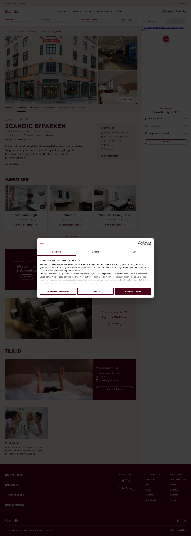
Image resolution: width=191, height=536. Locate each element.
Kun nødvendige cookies (58, 291)
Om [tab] (134, 252)
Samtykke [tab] (56, 252)
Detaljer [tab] (95, 252)
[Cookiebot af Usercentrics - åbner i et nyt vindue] (139, 243)
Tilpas (94, 291)
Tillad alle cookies (133, 291)
